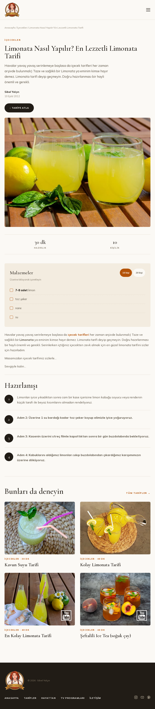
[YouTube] (142, 698)
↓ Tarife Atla (19, 107)
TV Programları (73, 698)
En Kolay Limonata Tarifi (28, 635)
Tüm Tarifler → (138, 493)
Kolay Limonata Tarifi (100, 565)
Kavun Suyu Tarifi (22, 565)
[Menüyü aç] (148, 10)
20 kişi (139, 272)
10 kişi (125, 272)
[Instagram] (136, 698)
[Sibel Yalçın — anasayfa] (12, 10)
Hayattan (48, 698)
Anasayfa (10, 27)
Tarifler (30, 698)
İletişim (95, 698)
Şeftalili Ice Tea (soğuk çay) (105, 635)
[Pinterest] (148, 698)
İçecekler (22, 27)
